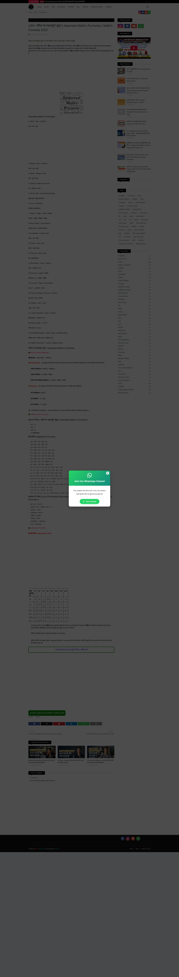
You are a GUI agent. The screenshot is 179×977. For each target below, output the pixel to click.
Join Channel (90, 501)
